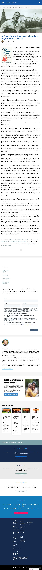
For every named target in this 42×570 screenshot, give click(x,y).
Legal (14, 557)
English (32, 569)
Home (2, 7)
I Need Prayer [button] (21, 491)
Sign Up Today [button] (21, 457)
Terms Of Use (19, 557)
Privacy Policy (25, 557)
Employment (22, 541)
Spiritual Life (5, 279)
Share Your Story (23, 540)
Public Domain (8, 245)
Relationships (15, 527)
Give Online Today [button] (21, 512)
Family (14, 526)
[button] (39, 2)
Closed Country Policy (17, 559)
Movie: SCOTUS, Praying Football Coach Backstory (16, 420)
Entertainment (7, 7)
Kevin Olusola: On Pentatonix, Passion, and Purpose (35, 419)
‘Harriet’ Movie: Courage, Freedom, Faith (25, 419)
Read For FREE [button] (21, 474)
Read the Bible (6, 282)
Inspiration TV (5, 281)
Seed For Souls (16, 538)
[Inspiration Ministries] (9, 2)
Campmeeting (16, 542)
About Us (21, 534)
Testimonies (5, 275)
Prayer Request (6, 270)
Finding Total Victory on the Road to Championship (6, 419)
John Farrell (8, 41)
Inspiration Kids (22, 530)
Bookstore (5, 283)
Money (4, 271)
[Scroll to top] (40, 567)
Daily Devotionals (6, 278)
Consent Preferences (23, 558)
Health (4, 272)
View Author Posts (7, 368)
